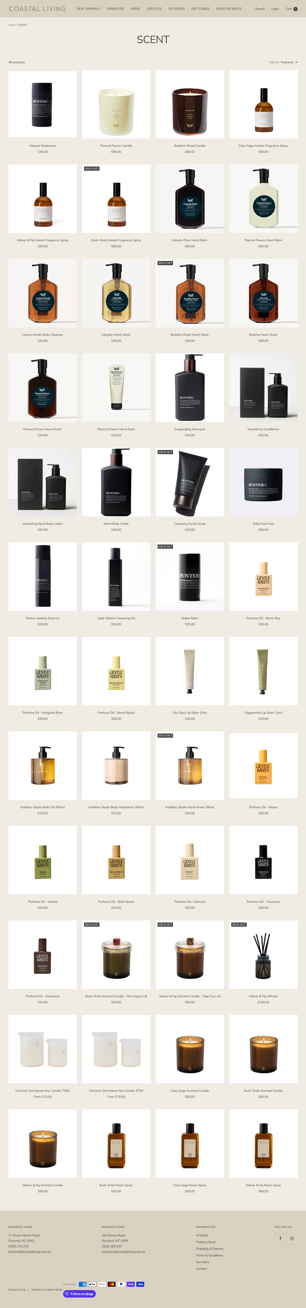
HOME (135, 9)
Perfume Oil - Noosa (263, 807)
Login (275, 9)
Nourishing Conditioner (263, 429)
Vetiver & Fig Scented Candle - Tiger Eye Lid (190, 996)
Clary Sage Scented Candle (190, 1091)
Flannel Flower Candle (116, 146)
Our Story (202, 1262)
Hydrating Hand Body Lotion (43, 524)
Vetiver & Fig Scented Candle (42, 1185)
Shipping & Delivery (210, 1249)
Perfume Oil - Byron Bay (263, 618)
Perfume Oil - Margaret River (42, 713)
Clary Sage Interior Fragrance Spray (263, 146)
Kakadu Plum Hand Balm (189, 240)
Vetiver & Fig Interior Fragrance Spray (42, 240)
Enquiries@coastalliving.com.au (123, 1252)
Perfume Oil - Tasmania (263, 902)
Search (260, 9)
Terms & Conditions (209, 1255)
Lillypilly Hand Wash (116, 335)
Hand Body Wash (116, 524)
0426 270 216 (18, 1246)
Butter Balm (190, 618)
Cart (291, 9)
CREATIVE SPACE (229, 9)
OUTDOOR (177, 9)
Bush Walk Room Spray (116, 1185)
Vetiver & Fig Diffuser (263, 996)
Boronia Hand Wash (263, 335)
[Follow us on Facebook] (280, 1238)
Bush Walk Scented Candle (263, 1091)
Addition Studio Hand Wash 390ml (189, 807)
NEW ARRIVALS (88, 9)
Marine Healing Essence (42, 618)
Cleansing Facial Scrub (189, 524)
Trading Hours (206, 1242)
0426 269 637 (112, 1246)
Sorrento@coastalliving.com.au (29, 1252)
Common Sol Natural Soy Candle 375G (116, 1091)
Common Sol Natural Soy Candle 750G (42, 1091)
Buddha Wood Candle (189, 146)
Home (12, 25)
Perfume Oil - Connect (189, 902)
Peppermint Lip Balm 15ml (263, 713)
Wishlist (202, 1235)
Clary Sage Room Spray (189, 1185)
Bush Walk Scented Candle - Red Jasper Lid (116, 996)
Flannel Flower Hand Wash (42, 429)
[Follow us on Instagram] (292, 1238)
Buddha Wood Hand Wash (190, 335)
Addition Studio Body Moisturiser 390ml (116, 807)
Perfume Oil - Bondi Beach (116, 713)
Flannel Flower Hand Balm (263, 240)
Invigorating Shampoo (189, 429)
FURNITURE (115, 9)
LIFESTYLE (154, 9)
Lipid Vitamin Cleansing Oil (116, 618)
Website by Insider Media (46, 1290)
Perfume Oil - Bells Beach (116, 902)
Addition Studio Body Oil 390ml (42, 807)
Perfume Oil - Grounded (42, 996)
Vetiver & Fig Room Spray (263, 1185)
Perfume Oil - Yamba (42, 902)
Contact (201, 1269)
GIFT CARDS (200, 9)
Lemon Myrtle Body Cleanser (42, 335)
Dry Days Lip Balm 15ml (190, 713)
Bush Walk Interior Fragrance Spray (116, 240)
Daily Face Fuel (263, 524)
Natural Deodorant (43, 146)
